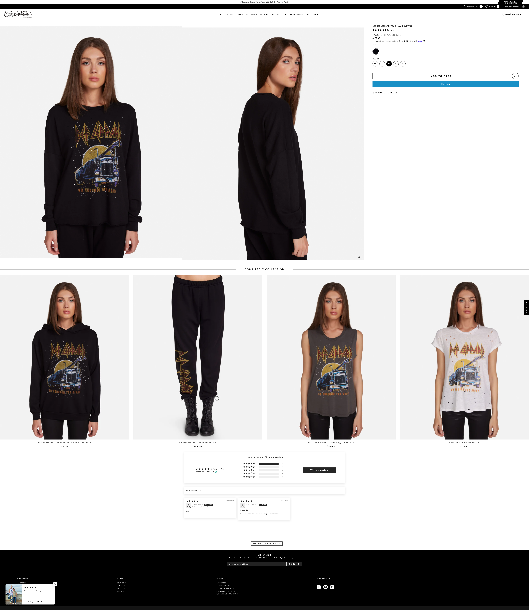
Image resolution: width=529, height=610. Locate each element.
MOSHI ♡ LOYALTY (266, 543)
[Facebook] (319, 587)
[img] (192, 501)
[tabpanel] (91, 142)
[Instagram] (325, 587)
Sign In (502, 7)
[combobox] (512, 14)
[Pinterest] (332, 587)
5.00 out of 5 (217, 469)
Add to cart (441, 76)
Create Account (513, 7)
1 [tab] (359, 257)
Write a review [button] (319, 470)
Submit (294, 564)
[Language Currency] (523, 6)
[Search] (512, 14)
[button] (515, 76)
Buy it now (445, 84)
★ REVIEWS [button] (526, 307)
